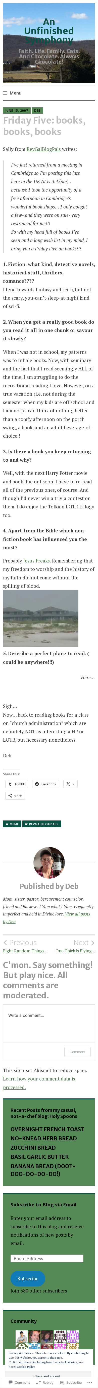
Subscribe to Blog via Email (44, 1205)
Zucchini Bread (33, 1147)
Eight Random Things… (25, 945)
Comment (77, 1052)
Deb (37, 110)
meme (14, 824)
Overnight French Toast (47, 1129)
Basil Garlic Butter (40, 1157)
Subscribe (28, 1278)
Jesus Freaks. (37, 560)
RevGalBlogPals (44, 149)
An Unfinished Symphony (49, 31)
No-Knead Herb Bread (44, 1138)
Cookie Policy (26, 1367)
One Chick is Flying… (75, 945)
